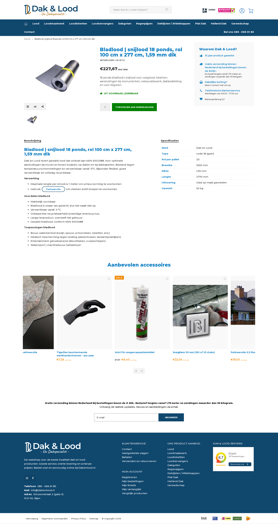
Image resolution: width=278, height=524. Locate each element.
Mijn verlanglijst (131, 489)
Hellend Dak (219, 23)
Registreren (129, 477)
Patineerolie (53, 189)
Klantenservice (134, 443)
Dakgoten (124, 23)
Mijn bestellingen (133, 481)
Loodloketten (78, 23)
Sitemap (93, 518)
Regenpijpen (144, 23)
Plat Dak (200, 23)
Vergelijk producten (134, 493)
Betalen (127, 457)
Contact (29, 31)
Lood (35, 23)
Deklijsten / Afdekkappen (173, 23)
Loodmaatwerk (54, 23)
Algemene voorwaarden (55, 518)
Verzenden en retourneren (139, 461)
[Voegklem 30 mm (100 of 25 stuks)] (168, 312)
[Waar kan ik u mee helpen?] (166, 9)
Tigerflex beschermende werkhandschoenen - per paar (43, 354)
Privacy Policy (78, 518)
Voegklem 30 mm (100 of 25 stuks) (161, 352)
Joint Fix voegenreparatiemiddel (102, 352)
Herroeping (32, 518)
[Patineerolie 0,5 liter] (226, 312)
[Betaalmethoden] (203, 518)
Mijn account (132, 471)
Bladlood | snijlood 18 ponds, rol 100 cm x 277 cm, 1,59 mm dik (65, 39)
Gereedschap (240, 23)
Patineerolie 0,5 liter (211, 352)
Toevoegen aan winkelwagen (134, 107)
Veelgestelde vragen (135, 453)
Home (27, 39)
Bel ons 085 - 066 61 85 (239, 31)
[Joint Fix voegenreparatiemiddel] (110, 312)
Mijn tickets (129, 485)
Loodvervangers (102, 23)
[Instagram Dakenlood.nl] (27, 478)
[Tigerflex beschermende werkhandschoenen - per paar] (52, 312)
